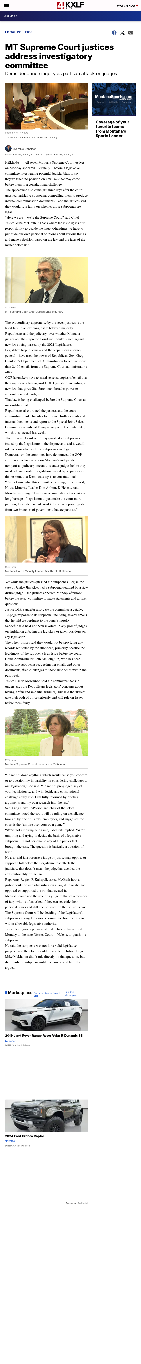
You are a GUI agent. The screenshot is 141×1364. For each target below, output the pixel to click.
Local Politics (19, 32)
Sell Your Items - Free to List (47, 994)
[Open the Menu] (6, 5)
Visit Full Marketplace (71, 993)
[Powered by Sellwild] (82, 1203)
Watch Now (126, 5)
